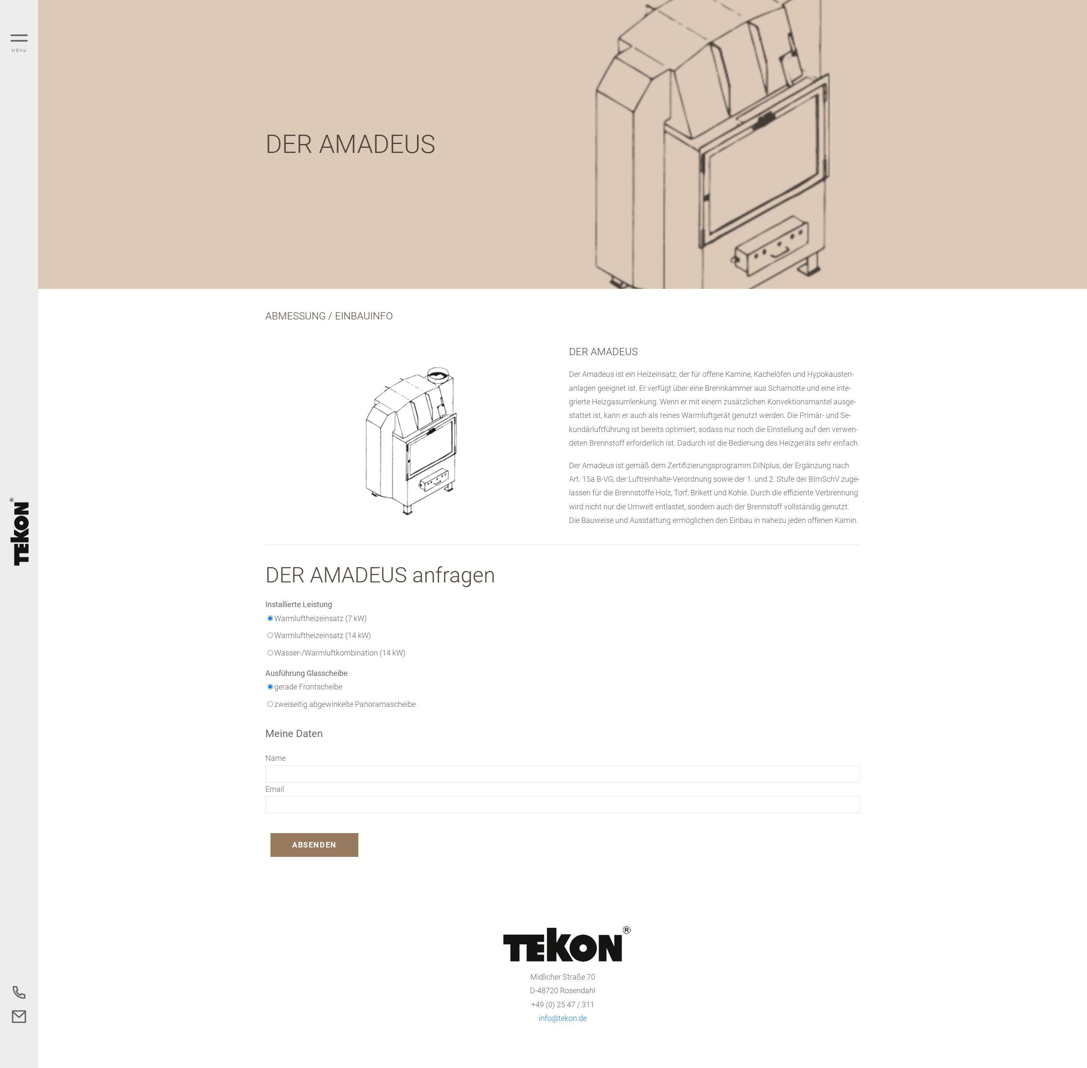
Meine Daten (294, 734)
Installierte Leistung (298, 604)
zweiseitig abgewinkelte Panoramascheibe (345, 704)
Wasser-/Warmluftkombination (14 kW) (340, 652)
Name (275, 758)
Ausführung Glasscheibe (306, 673)
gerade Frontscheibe (308, 686)
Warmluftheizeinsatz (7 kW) (320, 618)
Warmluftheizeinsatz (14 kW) (322, 635)
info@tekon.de (563, 1018)
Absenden (314, 844)
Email (274, 789)
